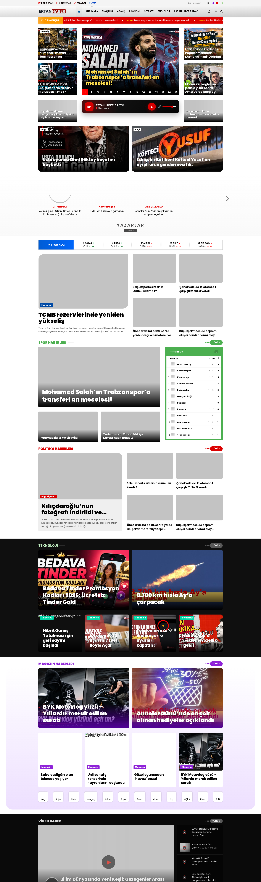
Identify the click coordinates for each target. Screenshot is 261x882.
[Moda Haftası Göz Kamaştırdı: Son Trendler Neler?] (185, 865)
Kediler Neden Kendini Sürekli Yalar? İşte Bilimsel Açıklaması (183, 20)
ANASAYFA (91, 11)
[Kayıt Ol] (209, 11)
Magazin (46, 767)
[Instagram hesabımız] (213, 3)
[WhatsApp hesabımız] (222, 3)
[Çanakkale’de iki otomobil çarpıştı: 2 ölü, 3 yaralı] (201, 268)
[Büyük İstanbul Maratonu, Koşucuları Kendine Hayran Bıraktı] (185, 835)
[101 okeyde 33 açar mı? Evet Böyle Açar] (107, 651)
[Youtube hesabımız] (217, 3)
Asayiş (121, 11)
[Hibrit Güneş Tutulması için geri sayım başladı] (60, 616)
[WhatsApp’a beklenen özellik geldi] (201, 651)
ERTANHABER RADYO (186, 11)
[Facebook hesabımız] (204, 3)
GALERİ (47, 3)
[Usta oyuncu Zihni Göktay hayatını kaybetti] (83, 170)
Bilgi (43, 129)
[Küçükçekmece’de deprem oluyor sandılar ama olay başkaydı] (201, 312)
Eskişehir (107, 11)
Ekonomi (134, 11)
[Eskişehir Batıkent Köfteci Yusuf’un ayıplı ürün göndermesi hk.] (177, 170)
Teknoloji (164, 11)
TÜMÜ (131, 230)
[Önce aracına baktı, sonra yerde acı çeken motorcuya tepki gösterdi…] (154, 312)
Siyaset (149, 11)
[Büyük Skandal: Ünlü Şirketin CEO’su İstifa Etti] (185, 851)
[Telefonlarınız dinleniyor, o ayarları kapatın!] (154, 651)
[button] (79, 11)
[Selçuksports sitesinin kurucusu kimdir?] (154, 268)
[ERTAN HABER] (52, 12)
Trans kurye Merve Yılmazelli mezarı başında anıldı (107, 20)
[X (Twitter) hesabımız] (208, 3)
